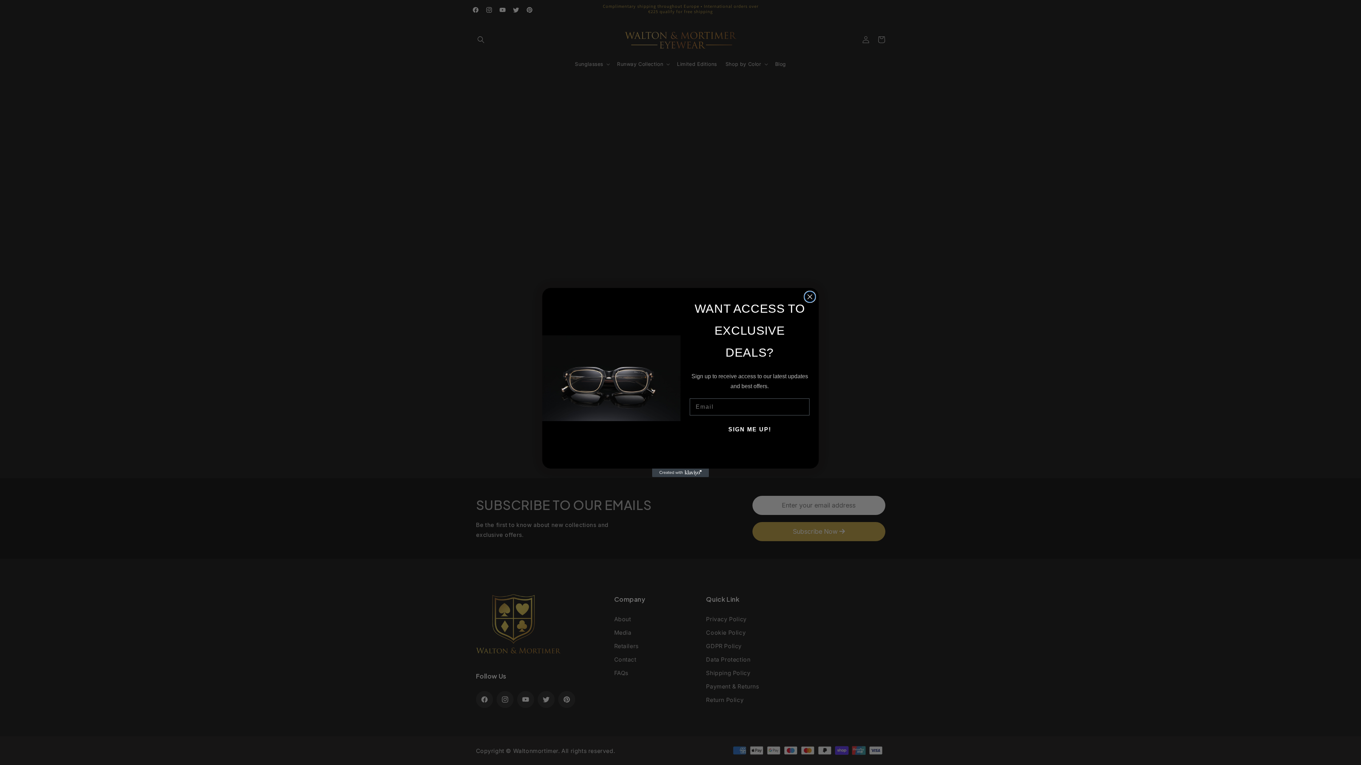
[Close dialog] (810, 296)
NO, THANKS (750, 450)
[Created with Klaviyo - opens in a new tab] (680, 473)
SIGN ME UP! (749, 429)
